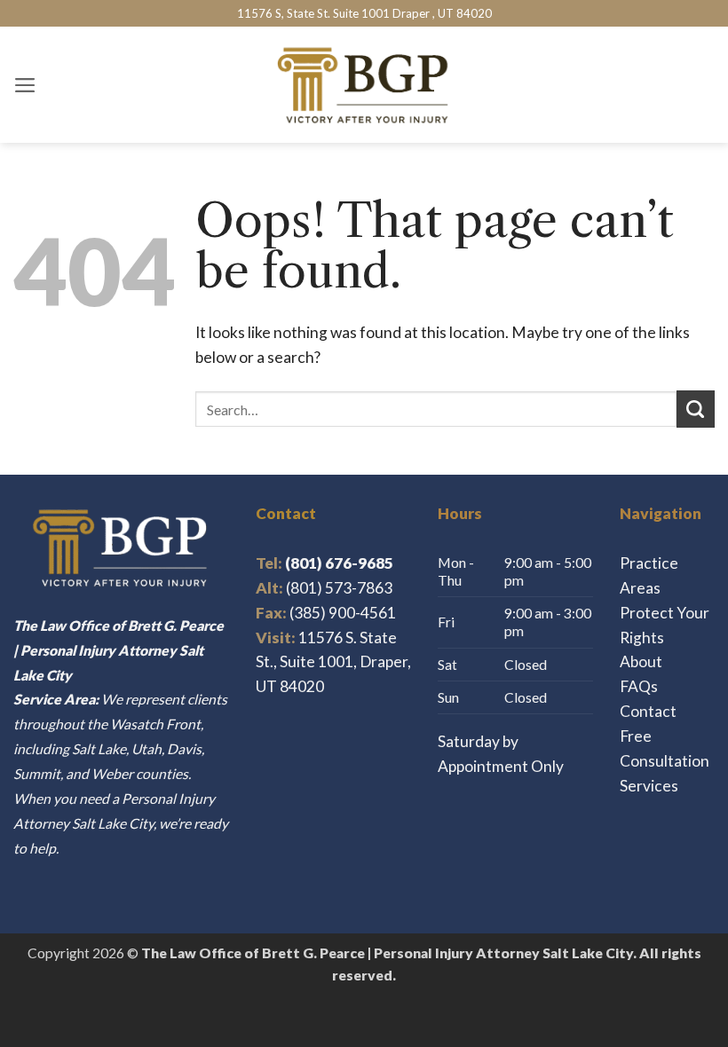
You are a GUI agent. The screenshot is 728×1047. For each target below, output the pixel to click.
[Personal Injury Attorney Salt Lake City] (364, 84)
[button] (25, 85)
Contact (648, 711)
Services (649, 785)
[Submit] (696, 409)
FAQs (639, 686)
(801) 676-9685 (324, 563)
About (641, 661)
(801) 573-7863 (339, 588)
